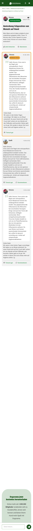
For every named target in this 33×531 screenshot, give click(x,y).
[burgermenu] (2, 3)
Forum (7, 8)
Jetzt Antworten (10, 47)
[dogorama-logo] (15, 3)
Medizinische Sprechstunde (17, 8)
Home (3, 8)
